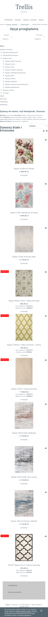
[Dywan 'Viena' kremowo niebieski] (24, 504)
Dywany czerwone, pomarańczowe (16, 84)
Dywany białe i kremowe (13, 61)
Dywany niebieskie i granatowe (15, 73)
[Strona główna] (24, 8)
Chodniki (6, 93)
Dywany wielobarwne (12, 87)
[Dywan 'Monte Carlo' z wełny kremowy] (24, 284)
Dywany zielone (10, 79)
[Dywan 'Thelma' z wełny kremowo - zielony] (24, 328)
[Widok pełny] (46, 131)
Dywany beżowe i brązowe (14, 70)
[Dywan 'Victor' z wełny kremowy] (24, 372)
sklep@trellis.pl (24, 607)
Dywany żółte (9, 76)
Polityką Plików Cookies (23, 612)
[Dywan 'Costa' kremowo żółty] (24, 240)
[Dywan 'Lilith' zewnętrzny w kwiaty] (24, 196)
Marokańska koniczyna (10, 55)
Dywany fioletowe (11, 81)
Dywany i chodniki (6, 50)
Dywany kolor (7, 58)
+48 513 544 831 (36, 605)
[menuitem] (9, 20)
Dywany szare (9, 67)
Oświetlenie (4, 102)
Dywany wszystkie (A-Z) (10, 52)
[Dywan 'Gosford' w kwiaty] (24, 152)
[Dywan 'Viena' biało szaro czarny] (24, 460)
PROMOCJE (3, 105)
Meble (2, 96)
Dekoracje (3, 99)
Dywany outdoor (8, 90)
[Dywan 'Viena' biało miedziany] (24, 416)
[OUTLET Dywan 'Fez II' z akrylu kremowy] (24, 548)
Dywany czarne (10, 64)
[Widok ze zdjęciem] (43, 131)
